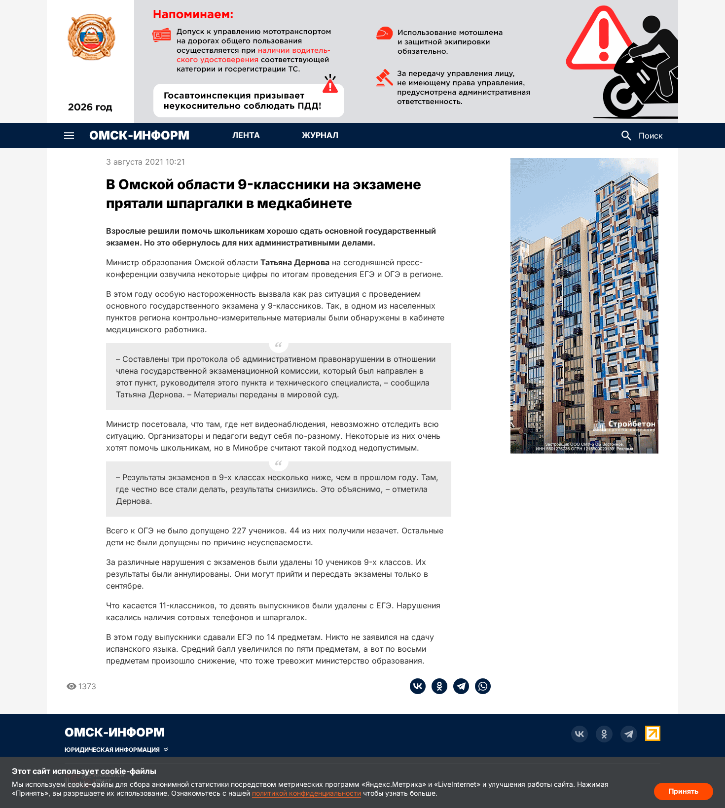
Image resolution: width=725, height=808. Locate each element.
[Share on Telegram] (458, 686)
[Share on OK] (436, 686)
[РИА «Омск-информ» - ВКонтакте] (579, 734)
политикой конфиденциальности (306, 793)
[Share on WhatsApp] (480, 686)
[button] (69, 135)
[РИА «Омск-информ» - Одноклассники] (604, 734)
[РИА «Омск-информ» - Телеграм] (628, 734)
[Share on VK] (418, 686)
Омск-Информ (139, 135)
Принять (683, 791)
